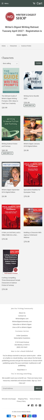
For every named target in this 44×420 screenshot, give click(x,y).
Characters (13, 46)
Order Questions (22, 335)
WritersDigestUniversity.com (22, 321)
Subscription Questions (22, 338)
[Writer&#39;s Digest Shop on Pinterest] (36, 406)
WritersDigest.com (22, 318)
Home (4, 46)
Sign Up (38, 388)
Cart (39, 3)
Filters (38, 63)
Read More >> (22, 370)
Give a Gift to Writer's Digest (22, 327)
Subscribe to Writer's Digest (22, 324)
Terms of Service (35, 399)
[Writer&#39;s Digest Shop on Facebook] (32, 406)
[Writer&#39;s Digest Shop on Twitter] (28, 406)
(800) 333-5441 (22, 347)
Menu (6, 3)
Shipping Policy (23, 399)
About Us (22, 313)
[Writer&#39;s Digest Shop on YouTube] (40, 406)
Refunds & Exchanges (9, 399)
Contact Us (22, 316)
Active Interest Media (23, 412)
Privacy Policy (21, 401)
